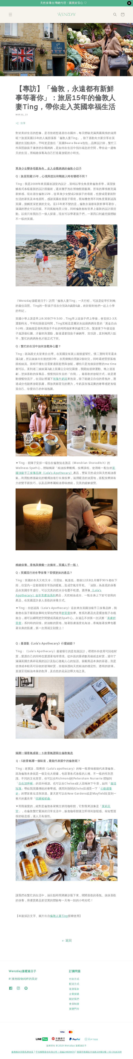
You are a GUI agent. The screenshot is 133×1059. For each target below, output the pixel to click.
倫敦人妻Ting (59, 916)
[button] (10, 14)
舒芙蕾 (66, 613)
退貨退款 (74, 989)
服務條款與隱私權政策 (22, 1052)
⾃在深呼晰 (26, 784)
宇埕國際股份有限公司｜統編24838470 (55, 1052)
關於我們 (74, 999)
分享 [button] (22, 123)
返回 (68, 941)
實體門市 (74, 1009)
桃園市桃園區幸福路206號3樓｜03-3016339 (99, 1052)
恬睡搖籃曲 (43, 799)
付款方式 (74, 979)
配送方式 (74, 984)
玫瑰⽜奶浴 (60, 379)
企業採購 (74, 994)
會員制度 (74, 1004)
